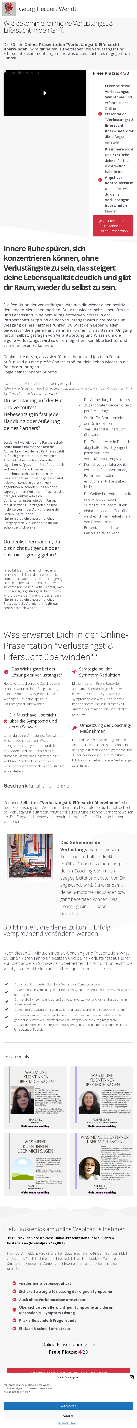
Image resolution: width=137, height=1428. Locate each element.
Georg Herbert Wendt (48, 9)
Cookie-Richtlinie (67, 1423)
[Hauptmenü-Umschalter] (132, 8)
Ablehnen (68, 1415)
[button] (131, 1377)
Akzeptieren (68, 1406)
